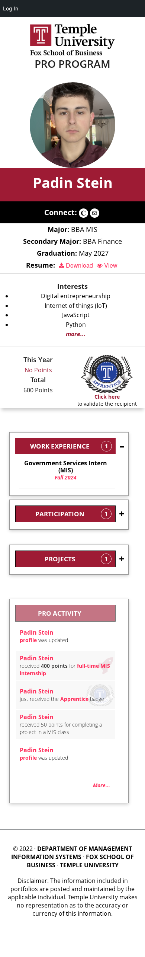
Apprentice (74, 698)
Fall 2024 (65, 470)
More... (101, 785)
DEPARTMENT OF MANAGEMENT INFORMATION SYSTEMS (71, 853)
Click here (107, 396)
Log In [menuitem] (10, 8)
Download (78, 265)
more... (76, 334)
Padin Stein (73, 182)
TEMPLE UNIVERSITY (89, 865)
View (110, 265)
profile (28, 640)
